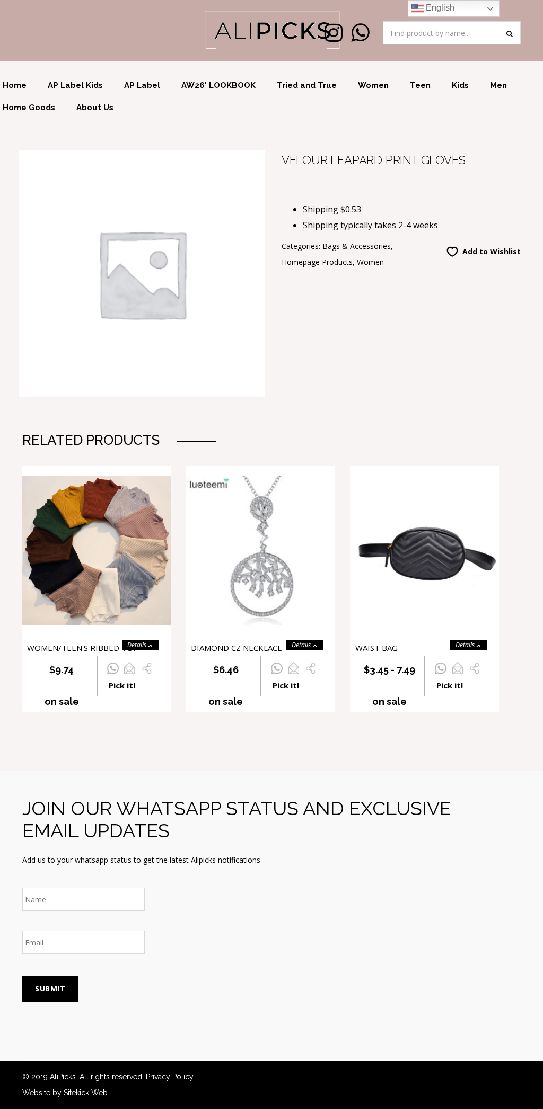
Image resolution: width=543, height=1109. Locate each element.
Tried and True (307, 85)
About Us (94, 107)
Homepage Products (317, 262)
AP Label (142, 85)
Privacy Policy (170, 1076)
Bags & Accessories (356, 246)
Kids (460, 85)
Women (373, 85)
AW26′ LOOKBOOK (218, 85)
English (439, 7)
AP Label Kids (75, 85)
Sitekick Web (86, 1092)
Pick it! (122, 685)
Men (498, 85)
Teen (420, 85)
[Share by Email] (129, 674)
